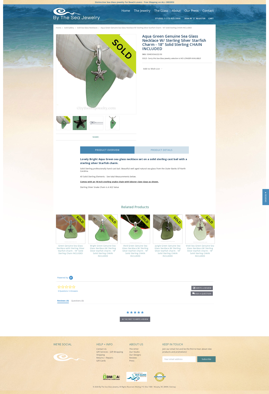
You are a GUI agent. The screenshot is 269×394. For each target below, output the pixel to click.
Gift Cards (101, 360)
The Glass (161, 10)
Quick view (70, 229)
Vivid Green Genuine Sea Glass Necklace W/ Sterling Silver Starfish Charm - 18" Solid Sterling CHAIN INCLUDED (135, 250)
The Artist (133, 349)
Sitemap (172, 387)
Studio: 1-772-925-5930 (167, 18)
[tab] (63, 301)
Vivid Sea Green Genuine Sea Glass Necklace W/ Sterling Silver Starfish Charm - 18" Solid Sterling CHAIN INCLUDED (200, 250)
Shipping (100, 354)
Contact (208, 10)
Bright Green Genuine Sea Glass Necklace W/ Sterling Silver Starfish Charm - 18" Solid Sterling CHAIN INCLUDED (103, 250)
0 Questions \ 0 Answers (68, 291)
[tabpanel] (70, 236)
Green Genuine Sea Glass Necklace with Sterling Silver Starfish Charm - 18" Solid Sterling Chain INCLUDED (70, 249)
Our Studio (134, 352)
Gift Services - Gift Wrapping (109, 352)
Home (125, 10)
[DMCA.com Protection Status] (111, 376)
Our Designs (135, 354)
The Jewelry (142, 10)
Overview (107, 150)
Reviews (133, 357)
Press (131, 360)
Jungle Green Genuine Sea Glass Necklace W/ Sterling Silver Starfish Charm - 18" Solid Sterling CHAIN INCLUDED (168, 250)
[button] (202, 293)
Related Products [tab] (135, 207)
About (176, 10)
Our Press (192, 10)
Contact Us (101, 349)
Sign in (188, 18)
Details (161, 150)
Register (200, 18)
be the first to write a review (135, 319)
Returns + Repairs (104, 357)
